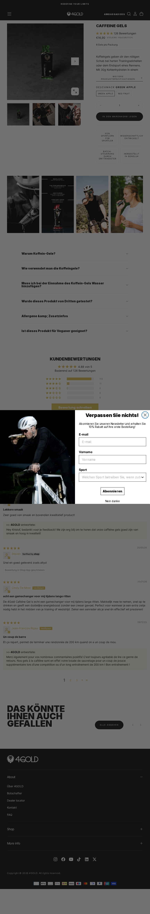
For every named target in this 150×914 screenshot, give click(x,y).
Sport (83, 470)
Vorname (85, 452)
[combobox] (111, 477)
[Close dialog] (145, 415)
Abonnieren (112, 491)
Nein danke (112, 501)
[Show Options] (143, 477)
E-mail (83, 434)
